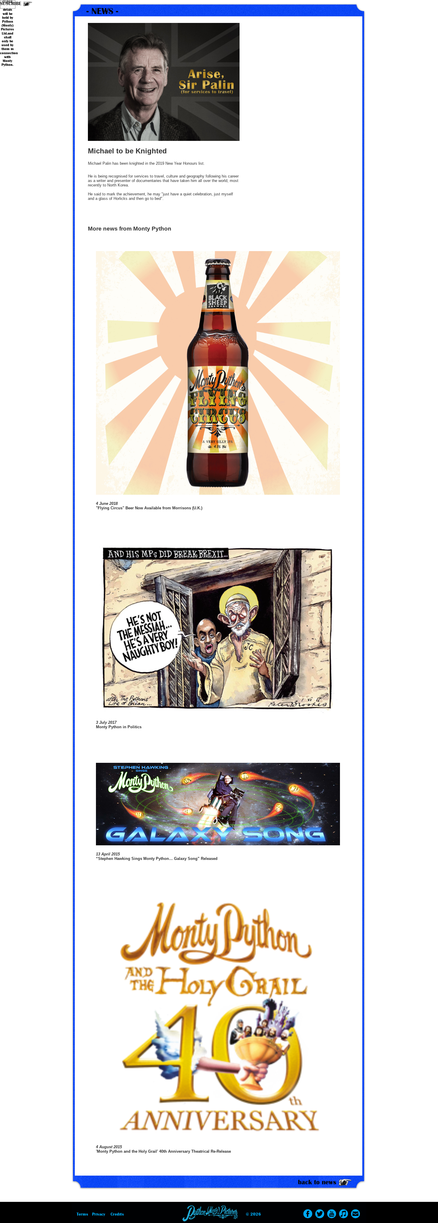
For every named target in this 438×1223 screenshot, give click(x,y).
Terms (82, 1214)
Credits (117, 1214)
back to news (317, 1182)
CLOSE (7, 2)
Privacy (98, 1214)
